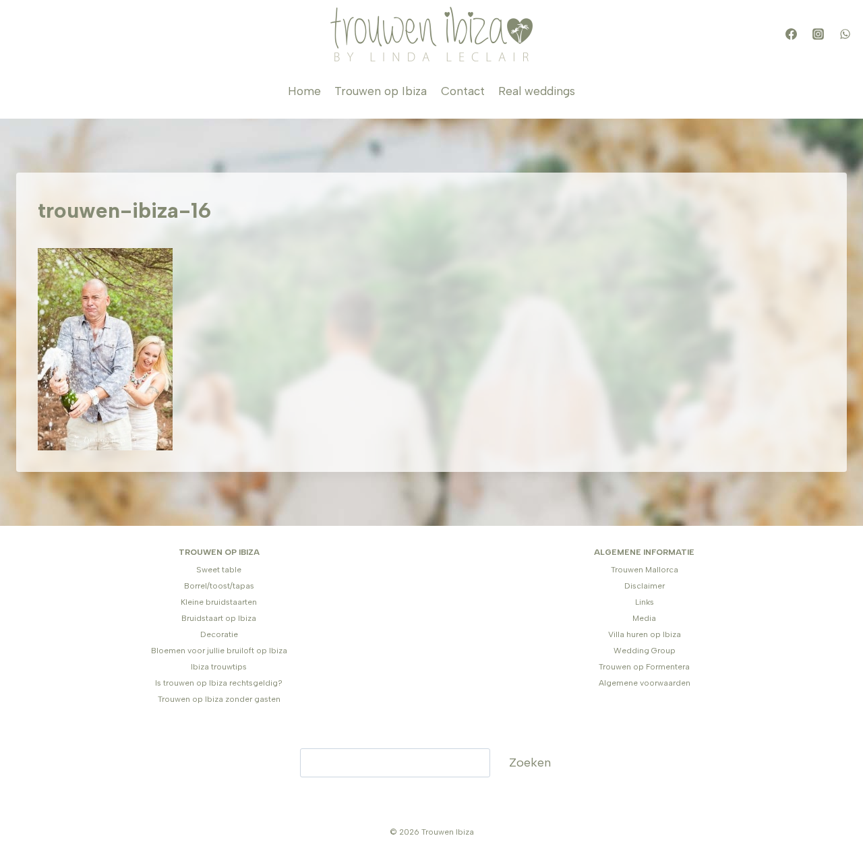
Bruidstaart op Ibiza (218, 618)
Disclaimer (644, 586)
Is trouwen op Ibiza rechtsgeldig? (218, 683)
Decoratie (219, 634)
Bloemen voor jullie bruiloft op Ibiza (219, 650)
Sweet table (218, 569)
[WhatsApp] (844, 34)
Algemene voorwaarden (644, 683)
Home (304, 91)
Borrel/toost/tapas (219, 586)
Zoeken (530, 762)
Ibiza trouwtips (219, 666)
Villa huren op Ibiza (644, 634)
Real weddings (536, 91)
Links (644, 602)
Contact (463, 91)
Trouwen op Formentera (644, 666)
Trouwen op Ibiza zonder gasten (219, 699)
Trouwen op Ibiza (380, 91)
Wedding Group (645, 650)
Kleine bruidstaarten (219, 602)
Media (644, 618)
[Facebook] (790, 34)
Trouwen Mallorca (644, 569)
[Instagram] (817, 34)
